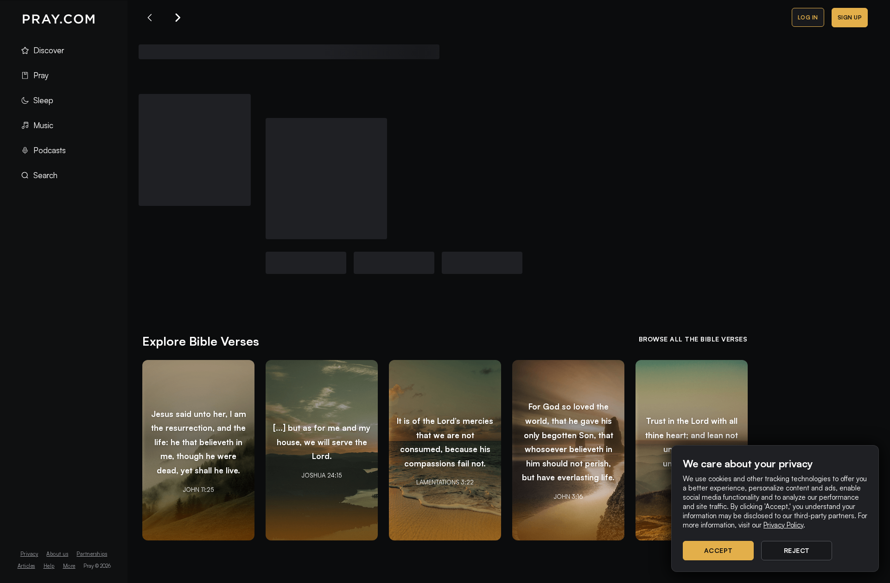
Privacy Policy (783, 525)
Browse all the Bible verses (693, 339)
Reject (797, 550)
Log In (808, 17)
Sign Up (850, 17)
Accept (718, 550)
